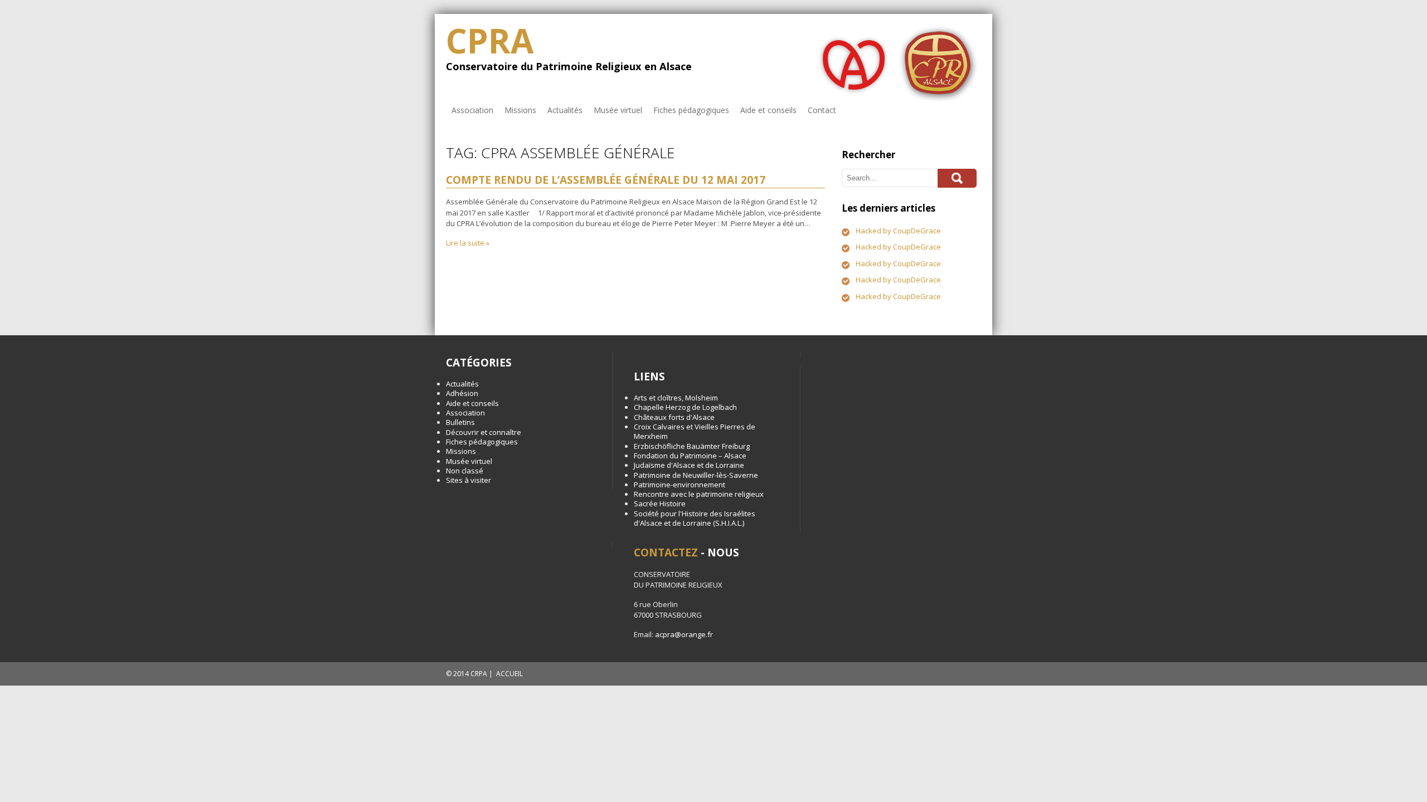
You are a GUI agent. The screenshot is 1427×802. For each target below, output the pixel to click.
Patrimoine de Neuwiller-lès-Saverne (696, 475)
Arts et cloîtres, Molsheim (676, 398)
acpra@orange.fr (684, 634)
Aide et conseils (768, 110)
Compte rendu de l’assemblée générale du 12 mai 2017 (605, 180)
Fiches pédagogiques (691, 110)
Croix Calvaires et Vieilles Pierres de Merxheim (694, 431)
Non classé (464, 471)
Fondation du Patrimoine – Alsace (690, 456)
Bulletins (460, 422)
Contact (822, 110)
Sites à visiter (468, 480)
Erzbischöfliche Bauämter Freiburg (692, 446)
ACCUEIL (509, 673)
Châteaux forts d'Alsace (674, 417)
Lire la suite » (467, 243)
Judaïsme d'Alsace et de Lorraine (689, 465)
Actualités (565, 110)
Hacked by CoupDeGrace (898, 231)
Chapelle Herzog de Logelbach (685, 407)
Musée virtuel (618, 110)
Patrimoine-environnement (679, 485)
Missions (520, 110)
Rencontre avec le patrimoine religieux (699, 494)
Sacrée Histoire (660, 503)
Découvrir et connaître (483, 432)
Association (472, 110)
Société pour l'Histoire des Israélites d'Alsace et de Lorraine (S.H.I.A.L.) (694, 518)
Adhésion (462, 393)
